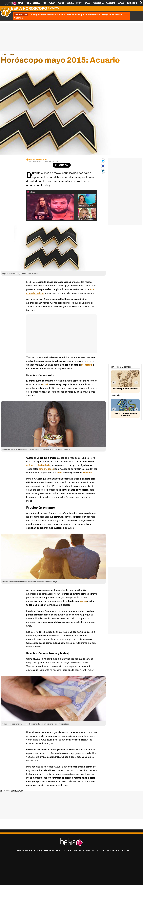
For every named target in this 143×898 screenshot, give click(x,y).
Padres (56, 850)
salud (45, 384)
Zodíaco (54, 7)
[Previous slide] (114, 382)
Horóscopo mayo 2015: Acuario (76, 7)
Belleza (33, 850)
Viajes (115, 850)
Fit (40, 850)
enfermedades (46, 468)
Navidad (124, 850)
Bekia (29, 8)
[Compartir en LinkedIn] (103, 171)
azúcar (29, 465)
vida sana (87, 472)
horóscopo (86, 364)
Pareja (47, 850)
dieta (59, 472)
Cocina (65, 850)
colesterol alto (43, 465)
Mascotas (105, 850)
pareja (83, 601)
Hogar (73, 850)
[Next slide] (136, 382)
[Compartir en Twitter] (103, 160)
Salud (82, 850)
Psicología (92, 850)
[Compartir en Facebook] (103, 166)
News (18, 850)
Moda (25, 850)
